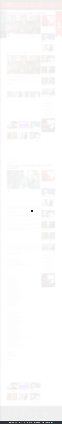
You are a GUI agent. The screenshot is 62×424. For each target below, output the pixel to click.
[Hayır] (60, 422)
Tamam (52, 422)
